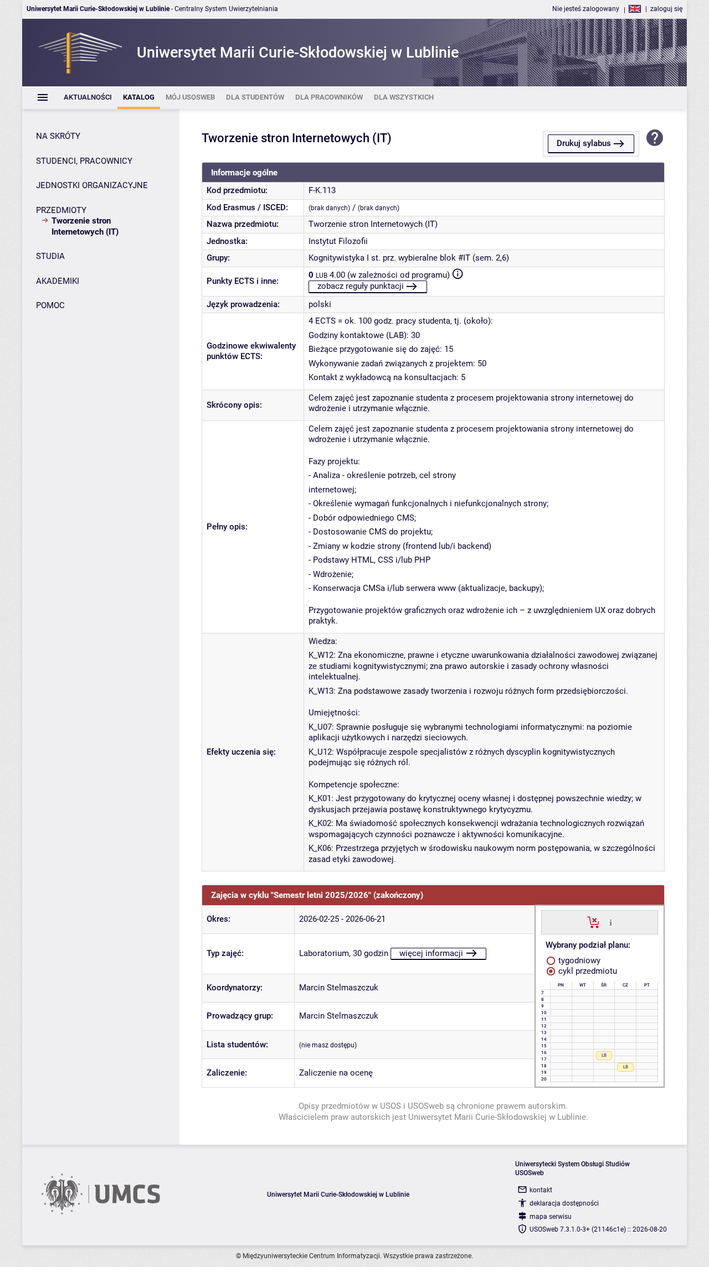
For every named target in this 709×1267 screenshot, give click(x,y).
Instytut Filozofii (338, 241)
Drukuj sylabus (584, 143)
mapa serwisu (551, 1217)
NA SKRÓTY (58, 136)
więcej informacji (431, 953)
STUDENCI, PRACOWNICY (84, 161)
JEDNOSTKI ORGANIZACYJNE (92, 185)
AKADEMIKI (57, 281)
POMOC (50, 305)
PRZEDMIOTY (61, 210)
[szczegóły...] (610, 922)
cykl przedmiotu (586, 971)
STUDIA (50, 256)
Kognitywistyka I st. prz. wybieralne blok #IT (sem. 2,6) (409, 258)
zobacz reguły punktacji (360, 286)
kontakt (541, 1190)
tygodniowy (578, 960)
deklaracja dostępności (564, 1203)
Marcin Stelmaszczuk (338, 988)
